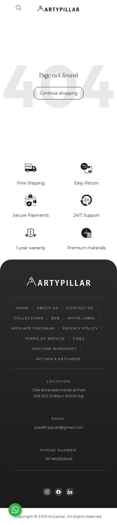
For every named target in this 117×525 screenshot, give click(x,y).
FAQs (78, 339)
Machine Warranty (54, 349)
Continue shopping (59, 93)
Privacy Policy (80, 328)
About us (47, 308)
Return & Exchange (58, 359)
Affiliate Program (33, 328)
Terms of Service (45, 339)
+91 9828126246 (58, 459)
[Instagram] (47, 492)
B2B (55, 318)
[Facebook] (58, 492)
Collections (28, 318)
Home (22, 308)
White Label (82, 318)
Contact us (79, 308)
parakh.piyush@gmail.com (58, 427)
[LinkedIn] (70, 492)
